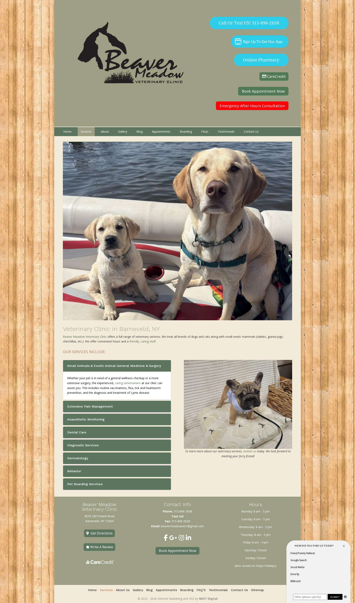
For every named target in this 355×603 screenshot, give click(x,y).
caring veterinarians (128, 383)
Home (67, 131)
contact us (249, 451)
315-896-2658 (183, 511)
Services (86, 131)
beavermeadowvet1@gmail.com (182, 526)
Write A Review (101, 547)
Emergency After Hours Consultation (252, 105)
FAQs (204, 131)
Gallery (122, 131)
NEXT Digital (208, 599)
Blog (139, 131)
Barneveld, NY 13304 (99, 521)
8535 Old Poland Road (99, 516)
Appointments (161, 131)
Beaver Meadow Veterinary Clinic (85, 337)
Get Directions (102, 533)
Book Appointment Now (263, 91)
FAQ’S (201, 590)
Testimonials (226, 131)
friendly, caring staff (142, 341)
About (105, 131)
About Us (123, 590)
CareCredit (276, 76)
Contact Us (251, 131)
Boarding (186, 131)
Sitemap (257, 590)
